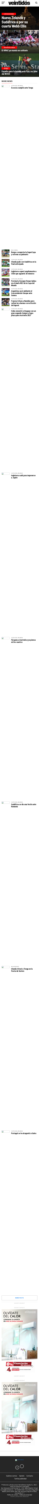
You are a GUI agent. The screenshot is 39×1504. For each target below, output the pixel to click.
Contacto (29, 1476)
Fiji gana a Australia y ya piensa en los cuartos (23, 641)
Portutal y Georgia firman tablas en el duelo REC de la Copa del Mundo (23, 283)
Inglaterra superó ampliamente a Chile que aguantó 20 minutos (23, 272)
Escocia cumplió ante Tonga (22, 88)
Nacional (14, 250)
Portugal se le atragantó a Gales (23, 1133)
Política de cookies (12, 1495)
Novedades (15, 966)
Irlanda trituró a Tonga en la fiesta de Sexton (21, 970)
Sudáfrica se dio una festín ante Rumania (23, 805)
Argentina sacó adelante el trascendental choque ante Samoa (21, 293)
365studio (26, 1496)
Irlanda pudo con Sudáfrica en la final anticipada (23, 263)
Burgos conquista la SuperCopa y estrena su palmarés (23, 253)
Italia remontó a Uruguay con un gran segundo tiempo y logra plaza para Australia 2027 (23, 313)
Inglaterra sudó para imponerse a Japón (23, 476)
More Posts (19, 1298)
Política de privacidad (26, 1495)
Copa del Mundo (17, 86)
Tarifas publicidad (20, 1478)
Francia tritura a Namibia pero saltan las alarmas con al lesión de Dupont (23, 303)
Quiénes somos (11, 1476)
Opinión (21, 1476)
